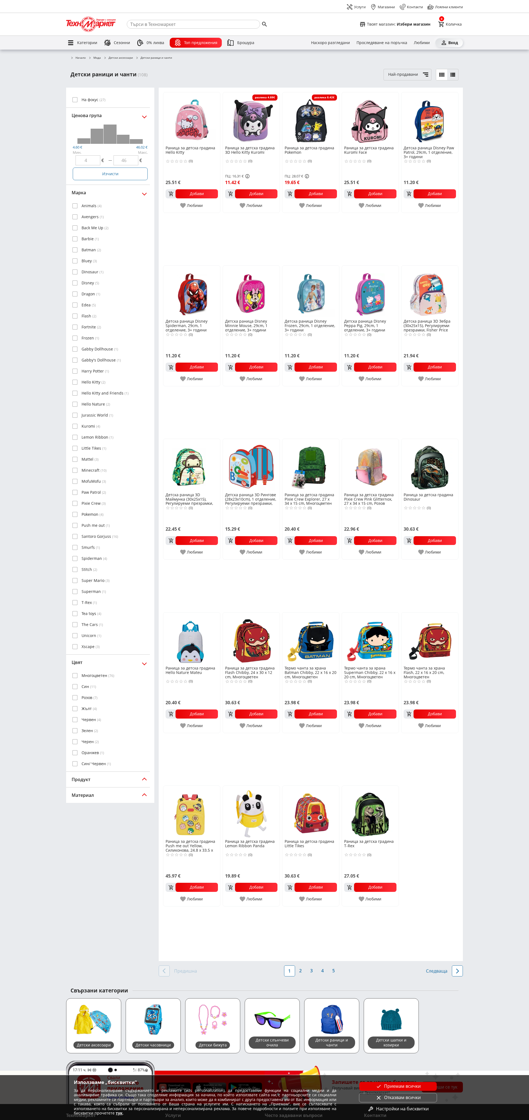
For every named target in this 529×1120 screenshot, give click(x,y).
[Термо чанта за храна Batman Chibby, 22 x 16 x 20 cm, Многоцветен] (310, 638)
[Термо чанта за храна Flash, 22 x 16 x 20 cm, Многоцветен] (429, 638)
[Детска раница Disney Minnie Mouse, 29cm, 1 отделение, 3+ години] (251, 292)
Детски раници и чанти (156, 58)
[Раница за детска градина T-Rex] (370, 812)
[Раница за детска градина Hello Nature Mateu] (191, 638)
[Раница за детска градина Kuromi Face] (370, 118)
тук (119, 1113)
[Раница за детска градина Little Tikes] (310, 812)
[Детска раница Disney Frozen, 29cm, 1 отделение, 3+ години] (310, 292)
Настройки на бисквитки (402, 1109)
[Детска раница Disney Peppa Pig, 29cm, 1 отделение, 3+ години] (370, 292)
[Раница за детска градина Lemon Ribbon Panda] (251, 812)
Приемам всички (402, 1086)
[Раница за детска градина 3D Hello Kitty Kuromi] (251, 118)
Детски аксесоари (121, 58)
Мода (97, 58)
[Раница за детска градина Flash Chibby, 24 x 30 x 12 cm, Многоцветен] (251, 638)
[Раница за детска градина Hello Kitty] (191, 118)
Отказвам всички (402, 1097)
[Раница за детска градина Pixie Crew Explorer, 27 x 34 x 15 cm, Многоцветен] (310, 465)
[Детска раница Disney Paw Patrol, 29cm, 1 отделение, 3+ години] (429, 118)
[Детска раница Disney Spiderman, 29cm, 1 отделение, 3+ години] (191, 292)
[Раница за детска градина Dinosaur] (429, 465)
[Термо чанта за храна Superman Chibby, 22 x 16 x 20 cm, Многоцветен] (370, 638)
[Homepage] (91, 24)
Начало (80, 58)
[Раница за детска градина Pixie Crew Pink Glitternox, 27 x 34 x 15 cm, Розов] (370, 465)
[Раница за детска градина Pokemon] (310, 118)
